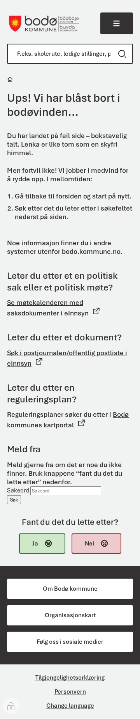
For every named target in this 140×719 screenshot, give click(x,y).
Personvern (70, 692)
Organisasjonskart (70, 615)
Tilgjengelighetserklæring (70, 678)
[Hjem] (10, 80)
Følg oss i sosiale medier (70, 642)
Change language (70, 706)
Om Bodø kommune (70, 589)
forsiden (69, 196)
